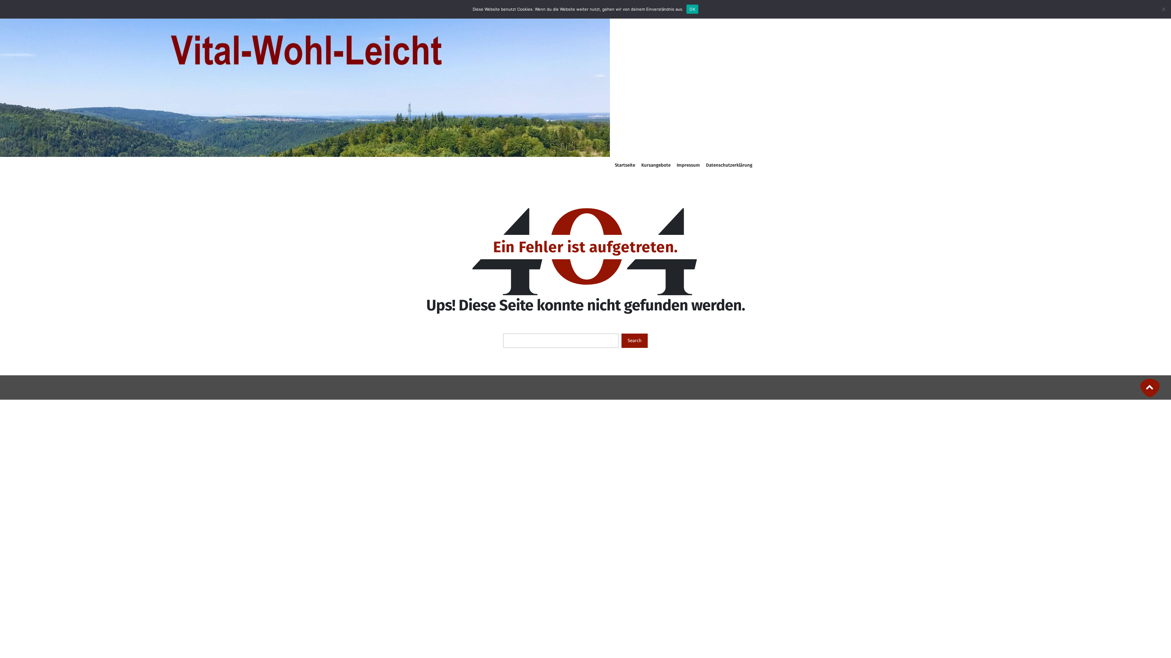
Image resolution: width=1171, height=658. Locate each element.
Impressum (688, 165)
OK (692, 9)
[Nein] (1163, 9)
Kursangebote (656, 165)
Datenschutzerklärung (729, 165)
